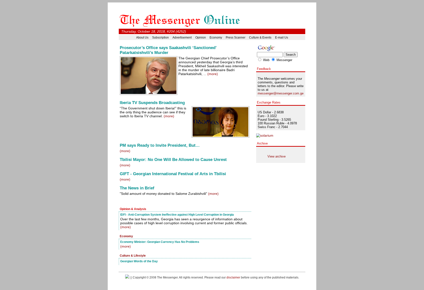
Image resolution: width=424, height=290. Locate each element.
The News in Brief (137, 188)
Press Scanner (235, 37)
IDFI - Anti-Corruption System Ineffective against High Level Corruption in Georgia (177, 214)
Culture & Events (260, 37)
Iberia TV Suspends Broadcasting (152, 102)
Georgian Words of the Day (139, 261)
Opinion (200, 37)
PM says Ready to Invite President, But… (160, 145)
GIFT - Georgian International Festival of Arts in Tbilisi (173, 173)
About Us (142, 37)
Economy (216, 37)
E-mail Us (281, 37)
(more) (212, 74)
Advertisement (182, 37)
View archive (276, 156)
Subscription (160, 37)
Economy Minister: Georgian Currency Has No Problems (159, 241)
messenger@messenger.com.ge (281, 93)
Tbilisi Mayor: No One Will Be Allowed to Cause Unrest (173, 159)
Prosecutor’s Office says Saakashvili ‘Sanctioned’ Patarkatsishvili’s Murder (168, 50)
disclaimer (233, 277)
